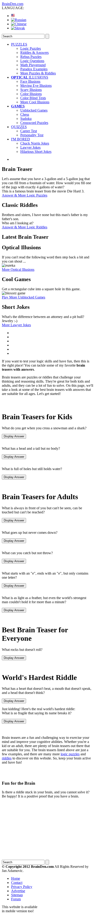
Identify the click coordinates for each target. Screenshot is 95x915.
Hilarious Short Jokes (35, 151)
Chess (24, 114)
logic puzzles (70, 754)
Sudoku (26, 119)
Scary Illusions (31, 90)
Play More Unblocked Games (23, 297)
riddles (7, 758)
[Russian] (18, 20)
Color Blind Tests (33, 98)
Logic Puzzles (30, 48)
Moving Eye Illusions (36, 86)
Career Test (28, 131)
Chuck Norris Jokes (34, 143)
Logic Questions (32, 61)
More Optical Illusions (18, 269)
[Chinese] (19, 24)
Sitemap (17, 895)
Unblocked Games (34, 110)
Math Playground (33, 65)
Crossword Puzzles (34, 123)
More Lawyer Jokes (16, 325)
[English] (13, 16)
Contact (16, 883)
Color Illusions (31, 94)
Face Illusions (30, 81)
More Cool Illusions (34, 102)
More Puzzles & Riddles (38, 73)
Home (15, 878)
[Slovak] (18, 28)
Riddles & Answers (34, 53)
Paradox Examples (34, 69)
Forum (16, 899)
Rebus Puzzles (31, 57)
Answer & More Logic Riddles (24, 227)
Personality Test (31, 135)
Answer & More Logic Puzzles (24, 195)
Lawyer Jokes (30, 147)
